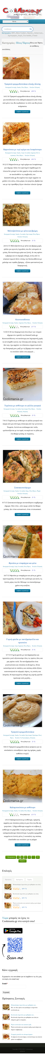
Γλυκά (34, 36)
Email (5, 983)
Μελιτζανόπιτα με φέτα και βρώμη (22, 231)
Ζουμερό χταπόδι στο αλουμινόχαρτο (22, 1034)
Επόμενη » (22, 861)
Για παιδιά (27, 36)
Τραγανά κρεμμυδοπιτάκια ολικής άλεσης (22, 84)
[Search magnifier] (30, 29)
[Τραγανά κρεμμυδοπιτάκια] (22, 711)
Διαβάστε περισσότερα (22, 111)
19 (37, 857)
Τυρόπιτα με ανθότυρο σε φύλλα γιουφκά (22, 405)
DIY (13, 33)
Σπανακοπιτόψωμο (22, 487)
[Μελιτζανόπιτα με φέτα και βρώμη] (16, 214)
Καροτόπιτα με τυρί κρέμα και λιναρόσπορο (22, 149)
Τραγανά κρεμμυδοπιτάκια (22, 732)
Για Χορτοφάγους (24, 738)
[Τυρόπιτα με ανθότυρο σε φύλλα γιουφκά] (22, 384)
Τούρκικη (25, 411)
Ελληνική (37, 87)
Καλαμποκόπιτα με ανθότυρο (22, 807)
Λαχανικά (33, 153)
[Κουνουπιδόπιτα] (22, 298)
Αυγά (20, 36)
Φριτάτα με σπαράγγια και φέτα (22, 563)
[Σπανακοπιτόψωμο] (22, 466)
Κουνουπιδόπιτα (22, 319)
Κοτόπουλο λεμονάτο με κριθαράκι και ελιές (26, 894)
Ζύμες (27, 491)
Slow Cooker (21, 33)
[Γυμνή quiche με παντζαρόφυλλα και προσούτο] (22, 618)
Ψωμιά (38, 491)
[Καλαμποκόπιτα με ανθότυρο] (22, 786)
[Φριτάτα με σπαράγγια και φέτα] (22, 542)
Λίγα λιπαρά (29, 234)
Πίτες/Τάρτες (24, 87)
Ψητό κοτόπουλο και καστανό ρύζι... (21, 1024)
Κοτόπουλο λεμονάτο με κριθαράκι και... (23, 1015)
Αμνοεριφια (12, 36)
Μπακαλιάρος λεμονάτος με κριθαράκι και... (24, 1005)
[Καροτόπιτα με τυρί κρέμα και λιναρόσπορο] (16, 133)
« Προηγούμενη (11, 857)
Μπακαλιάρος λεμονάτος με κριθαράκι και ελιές (27, 884)
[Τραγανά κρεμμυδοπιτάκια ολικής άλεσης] (16, 68)
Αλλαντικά (38, 33)
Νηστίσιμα (35, 735)
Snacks (30, 33)
